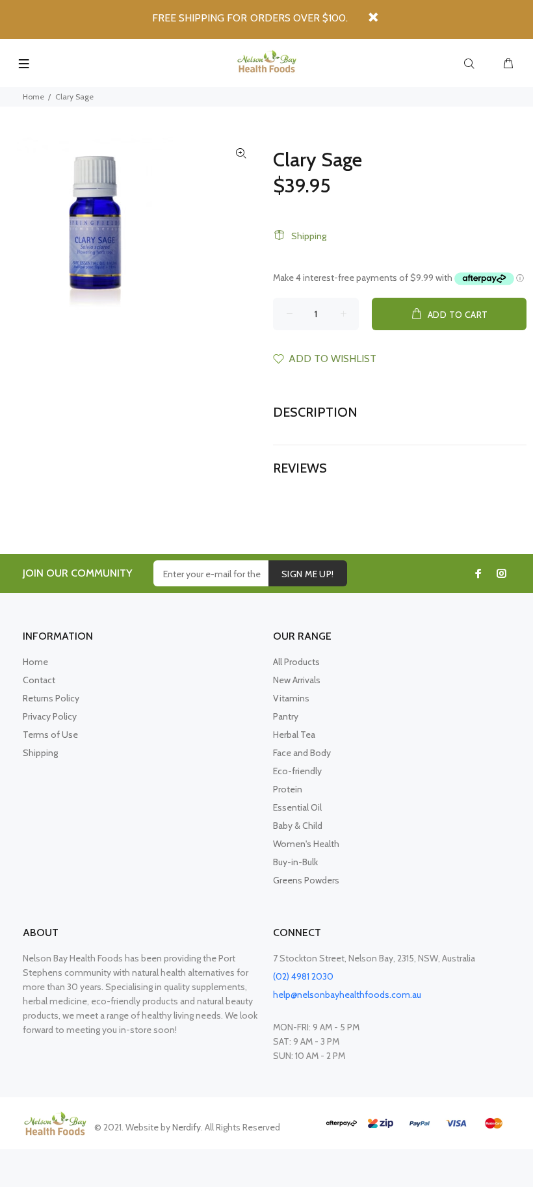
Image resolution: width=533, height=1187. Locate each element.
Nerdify (186, 1127)
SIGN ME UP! (307, 574)
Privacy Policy (50, 716)
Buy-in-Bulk (295, 862)
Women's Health (306, 844)
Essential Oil (297, 807)
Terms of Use (50, 734)
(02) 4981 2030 (303, 976)
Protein (287, 789)
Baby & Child (297, 825)
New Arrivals (296, 680)
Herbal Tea (294, 734)
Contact (39, 680)
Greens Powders (306, 880)
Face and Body (302, 753)
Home (33, 96)
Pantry (285, 716)
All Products (296, 662)
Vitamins (291, 698)
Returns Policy (51, 698)
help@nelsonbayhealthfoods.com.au (347, 994)
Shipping (308, 236)
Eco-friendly (297, 771)
